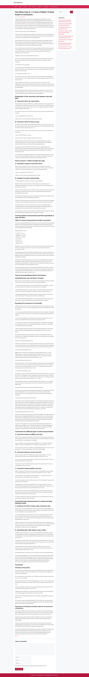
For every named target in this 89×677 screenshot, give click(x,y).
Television (25, 6)
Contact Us (39, 6)
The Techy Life (18, 2)
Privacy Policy (46, 6)
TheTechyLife (39, 675)
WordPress (48, 675)
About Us (34, 6)
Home (16, 6)
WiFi (29, 6)
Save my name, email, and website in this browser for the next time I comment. (31, 665)
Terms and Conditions (54, 6)
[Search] (71, 12)
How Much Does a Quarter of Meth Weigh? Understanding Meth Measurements (65, 32)
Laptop (20, 6)
